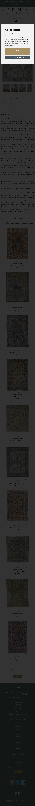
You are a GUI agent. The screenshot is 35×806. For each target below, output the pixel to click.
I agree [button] (17, 50)
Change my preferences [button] (17, 57)
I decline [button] (17, 53)
